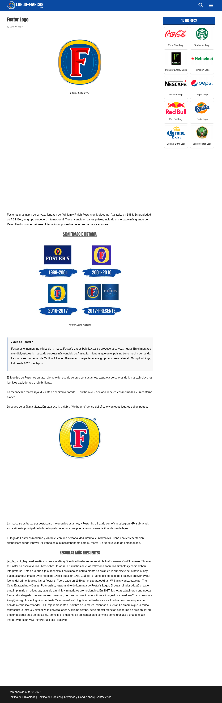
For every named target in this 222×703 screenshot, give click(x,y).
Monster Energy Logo (176, 70)
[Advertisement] (80, 129)
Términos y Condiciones (79, 697)
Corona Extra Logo (176, 144)
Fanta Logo (202, 119)
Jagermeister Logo (202, 144)
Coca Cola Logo (176, 45)
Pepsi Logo (202, 94)
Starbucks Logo (202, 45)
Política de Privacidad (22, 697)
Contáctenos (103, 697)
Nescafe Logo (176, 94)
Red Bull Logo (176, 119)
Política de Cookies (50, 697)
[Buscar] (201, 6)
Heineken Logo (202, 70)
